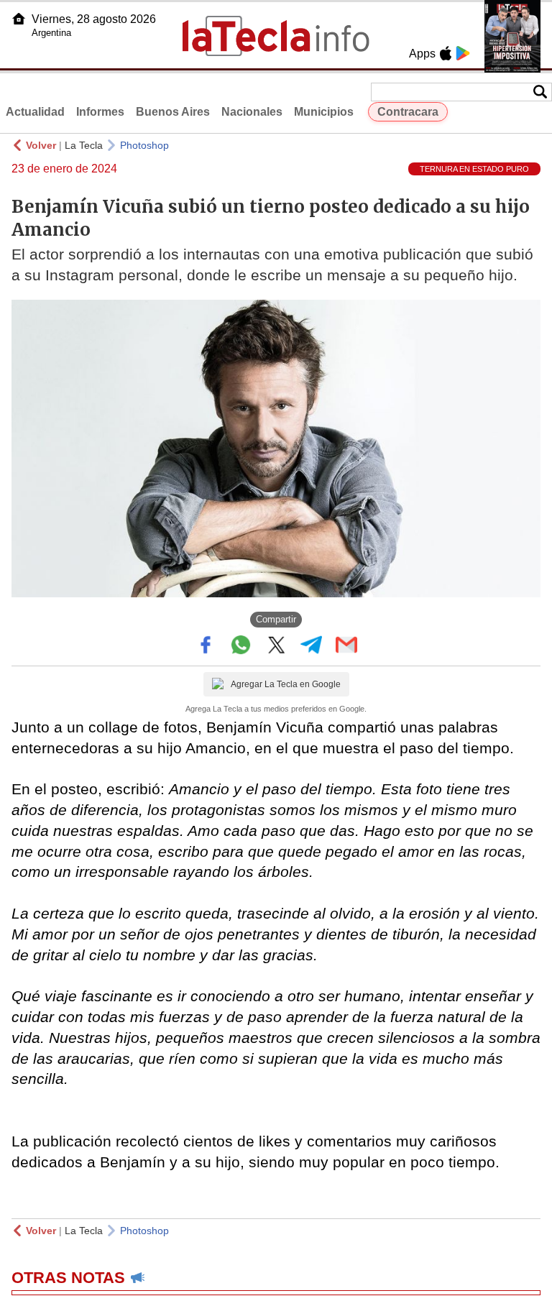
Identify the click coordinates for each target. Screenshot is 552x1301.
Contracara (407, 112)
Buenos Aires (173, 112)
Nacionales (251, 112)
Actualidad (35, 112)
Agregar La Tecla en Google (286, 684)
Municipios (324, 112)
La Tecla (84, 145)
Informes (100, 112)
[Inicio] (19, 19)
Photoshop (144, 145)
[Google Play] (463, 53)
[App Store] (445, 53)
